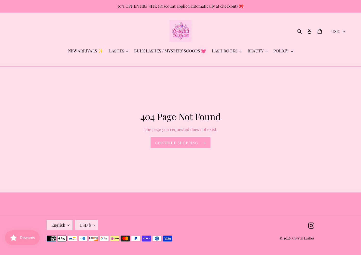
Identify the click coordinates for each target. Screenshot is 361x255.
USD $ (85, 225)
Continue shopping (176, 142)
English (58, 225)
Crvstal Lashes (303, 238)
